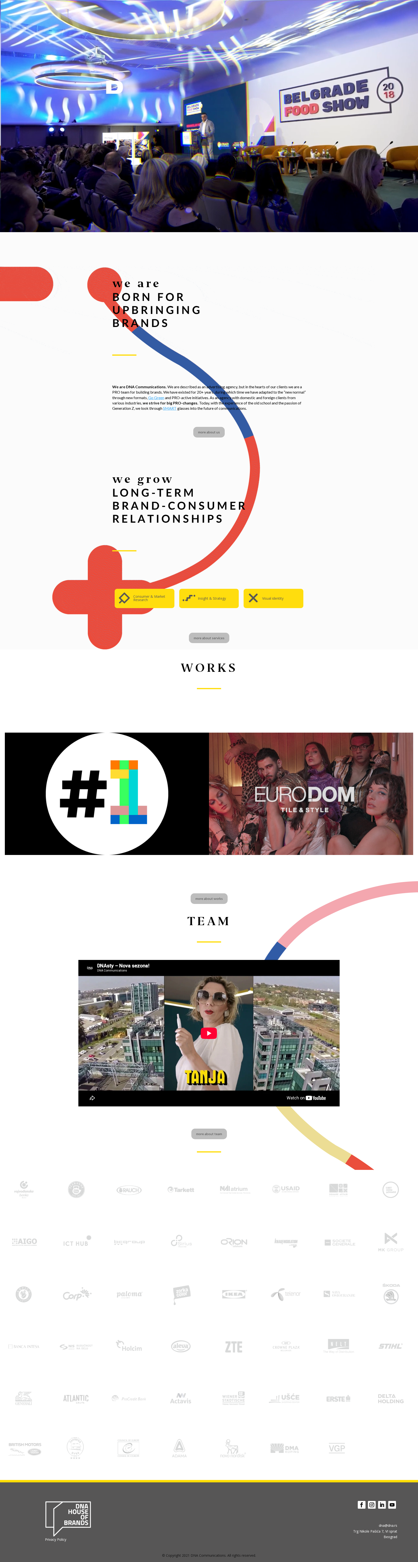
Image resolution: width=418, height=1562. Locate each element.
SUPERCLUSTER (106, 825)
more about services (209, 638)
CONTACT (387, 9)
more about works (209, 898)
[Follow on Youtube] (392, 1505)
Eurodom (311, 825)
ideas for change (358, 9)
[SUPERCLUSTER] (107, 794)
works (311, 9)
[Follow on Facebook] (362, 1505)
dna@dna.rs (388, 1525)
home (273, 9)
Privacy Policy (55, 1539)
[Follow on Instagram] (372, 1505)
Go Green (329, 9)
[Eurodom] (311, 794)
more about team (209, 1134)
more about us (209, 432)
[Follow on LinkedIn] (382, 1505)
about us (291, 9)
